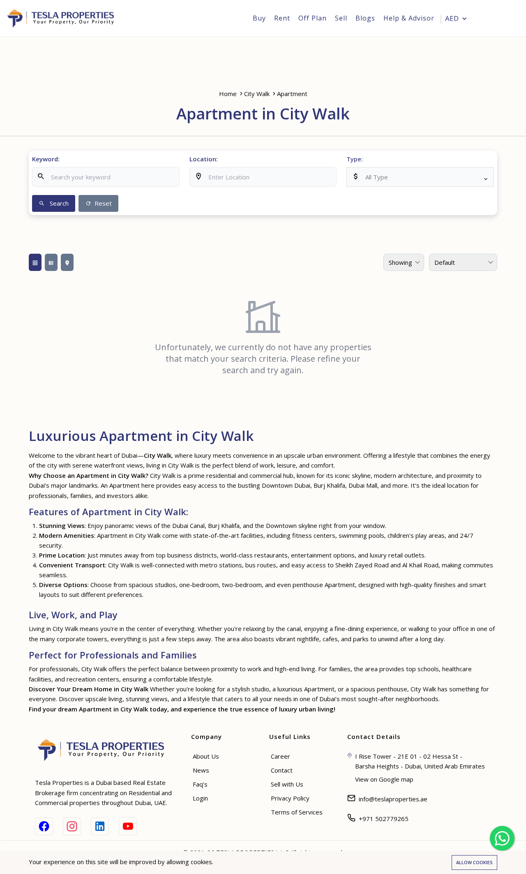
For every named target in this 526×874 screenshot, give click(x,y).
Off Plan (312, 18)
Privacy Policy (290, 798)
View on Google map (384, 779)
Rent (282, 18)
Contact (282, 770)
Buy (259, 18)
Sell (341, 18)
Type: (354, 159)
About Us (206, 756)
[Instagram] (72, 826)
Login (503, 18)
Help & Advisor (408, 18)
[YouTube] (128, 826)
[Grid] (35, 262)
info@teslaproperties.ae (393, 799)
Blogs (365, 18)
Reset (102, 203)
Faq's (200, 784)
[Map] (67, 262)
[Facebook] (44, 826)
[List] (51, 262)
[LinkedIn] (100, 826)
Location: (203, 159)
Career (280, 756)
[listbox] (420, 177)
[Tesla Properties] (63, 18)
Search (58, 203)
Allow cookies (474, 862)
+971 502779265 (383, 818)
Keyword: (46, 159)
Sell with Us (287, 784)
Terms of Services (297, 812)
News (201, 770)
